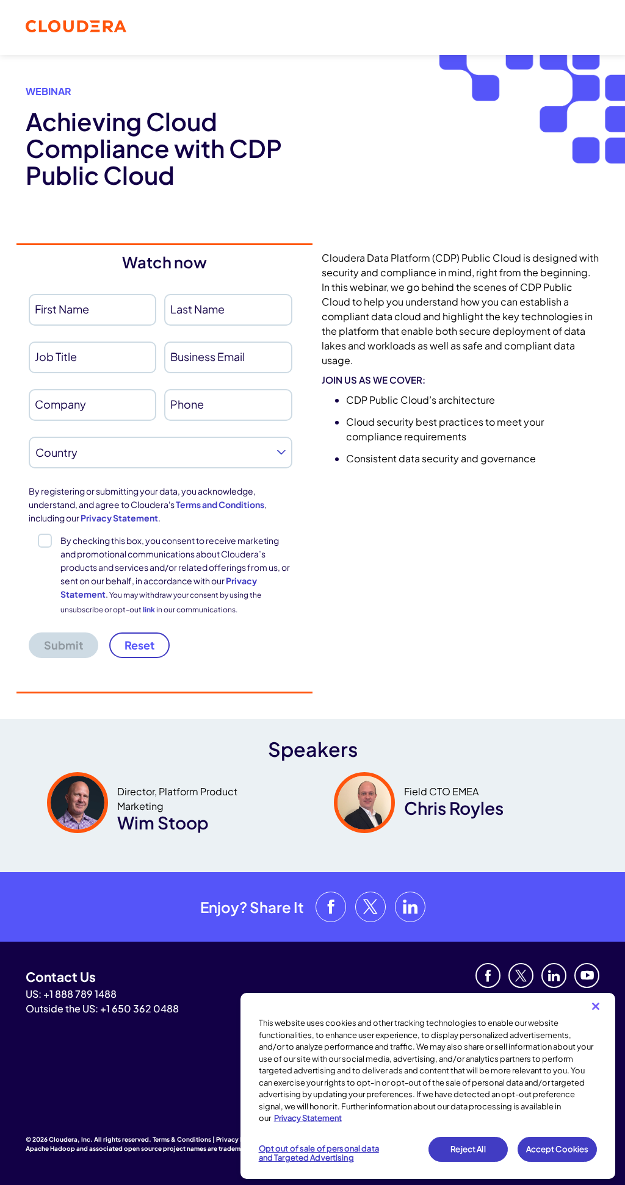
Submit (63, 645)
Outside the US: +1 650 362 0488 (102, 1008)
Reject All (467, 1149)
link (149, 609)
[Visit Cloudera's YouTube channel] (586, 975)
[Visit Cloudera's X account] (370, 907)
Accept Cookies (557, 1149)
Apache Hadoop (50, 1148)
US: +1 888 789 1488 (71, 993)
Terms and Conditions (220, 504)
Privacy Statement (119, 517)
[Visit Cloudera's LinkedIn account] (410, 907)
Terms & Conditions (182, 1139)
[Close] (595, 1006)
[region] (427, 1086)
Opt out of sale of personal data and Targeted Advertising (319, 1153)
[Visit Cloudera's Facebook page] (331, 907)
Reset (139, 645)
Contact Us (61, 976)
